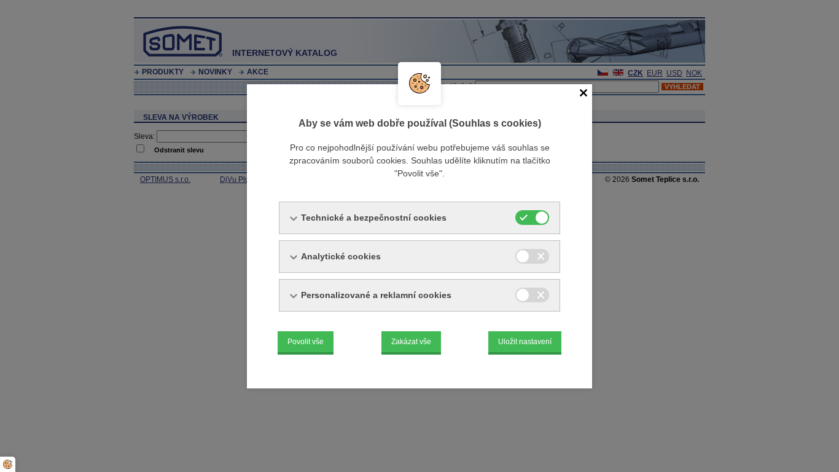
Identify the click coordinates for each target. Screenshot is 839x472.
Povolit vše (305, 341)
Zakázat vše (411, 341)
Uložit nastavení (525, 341)
